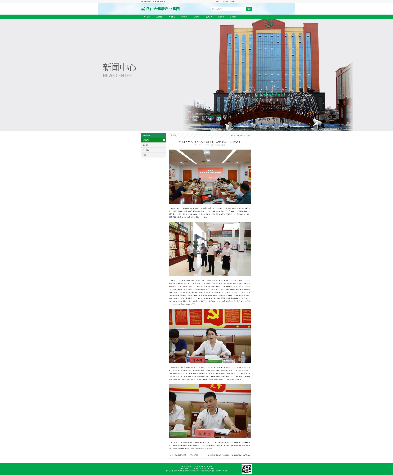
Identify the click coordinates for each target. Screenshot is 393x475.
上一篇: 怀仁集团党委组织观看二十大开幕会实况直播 (184, 455)
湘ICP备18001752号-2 (186, 468)
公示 (144, 155)
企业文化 (184, 17)
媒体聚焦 (146, 145)
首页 (238, 135)
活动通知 (225, 1)
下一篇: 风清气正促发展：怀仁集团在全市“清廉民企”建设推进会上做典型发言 (229, 455)
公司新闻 (146, 140)
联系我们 (233, 17)
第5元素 (225, 471)
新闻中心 (171, 17)
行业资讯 (146, 150)
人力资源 (196, 17)
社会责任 (221, 17)
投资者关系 (208, 17)
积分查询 (218, 1)
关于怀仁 (159, 17)
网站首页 (147, 17)
